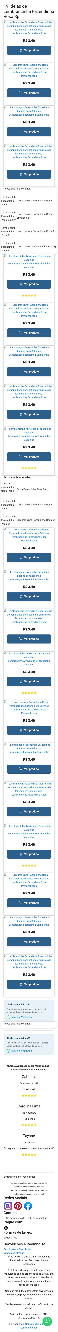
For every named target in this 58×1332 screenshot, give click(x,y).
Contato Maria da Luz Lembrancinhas (26, 1218)
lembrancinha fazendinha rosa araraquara (29, 1190)
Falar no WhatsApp (21, 1017)
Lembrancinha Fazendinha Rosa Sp (36, 231)
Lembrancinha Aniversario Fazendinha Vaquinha (29, 265)
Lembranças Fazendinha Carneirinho (29, 114)
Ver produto (31, 50)
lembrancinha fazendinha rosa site (29, 1187)
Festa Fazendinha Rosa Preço (33, 489)
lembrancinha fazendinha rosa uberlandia (29, 1183)
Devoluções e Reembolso (17, 1249)
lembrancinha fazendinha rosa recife (29, 1194)
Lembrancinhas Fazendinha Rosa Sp (37, 246)
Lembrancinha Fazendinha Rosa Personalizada (29, 74)
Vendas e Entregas (14, 1252)
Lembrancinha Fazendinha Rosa (29, 33)
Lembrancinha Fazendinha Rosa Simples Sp (34, 216)
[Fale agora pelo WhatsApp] (47, 1321)
